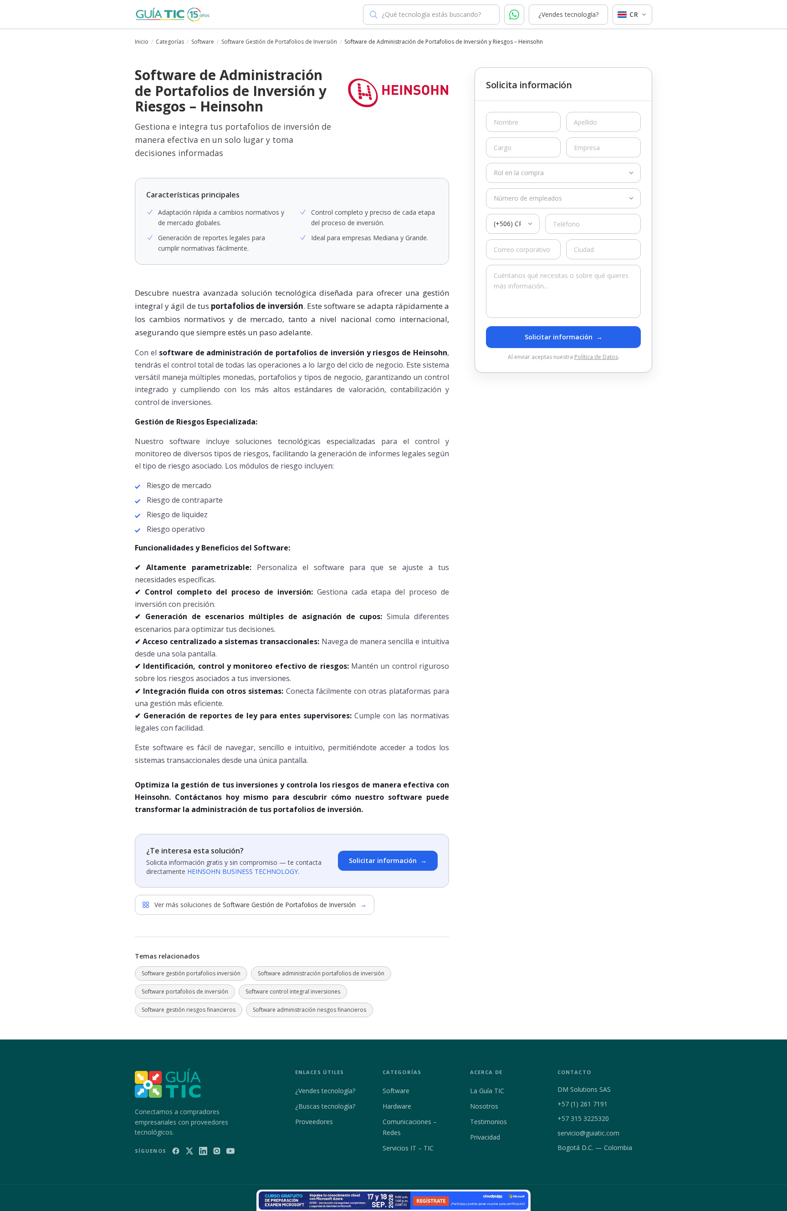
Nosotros (484, 1106)
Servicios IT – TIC (408, 1148)
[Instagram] (217, 1151)
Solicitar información (388, 860)
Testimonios (488, 1121)
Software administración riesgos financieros (309, 1010)
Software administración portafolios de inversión (321, 973)
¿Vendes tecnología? (568, 14)
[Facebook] (176, 1151)
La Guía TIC (487, 1090)
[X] (189, 1151)
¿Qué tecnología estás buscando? (431, 14)
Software (202, 41)
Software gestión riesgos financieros (188, 1010)
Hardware (397, 1106)
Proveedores (314, 1121)
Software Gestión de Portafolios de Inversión (279, 41)
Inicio (141, 41)
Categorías (170, 41)
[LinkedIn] (203, 1151)
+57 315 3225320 (583, 1118)
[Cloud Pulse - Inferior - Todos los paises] (393, 1200)
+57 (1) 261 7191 (582, 1104)
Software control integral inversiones (292, 991)
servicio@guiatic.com (588, 1133)
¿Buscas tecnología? (325, 1106)
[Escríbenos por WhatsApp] (514, 15)
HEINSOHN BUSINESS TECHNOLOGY (242, 871)
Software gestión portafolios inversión (191, 973)
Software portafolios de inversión (185, 991)
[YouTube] (230, 1151)
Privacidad (485, 1137)
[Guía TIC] (172, 14)
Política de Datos (596, 357)
